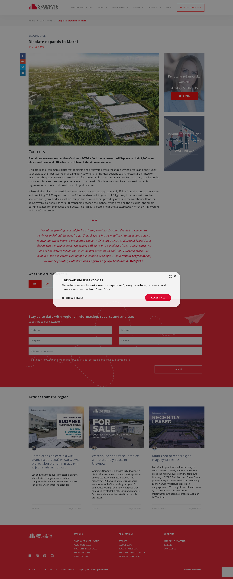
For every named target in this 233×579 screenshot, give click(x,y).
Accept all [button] (158, 297)
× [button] (175, 276)
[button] (72, 297)
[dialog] (116, 289)
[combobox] (170, 276)
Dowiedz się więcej (121, 289)
